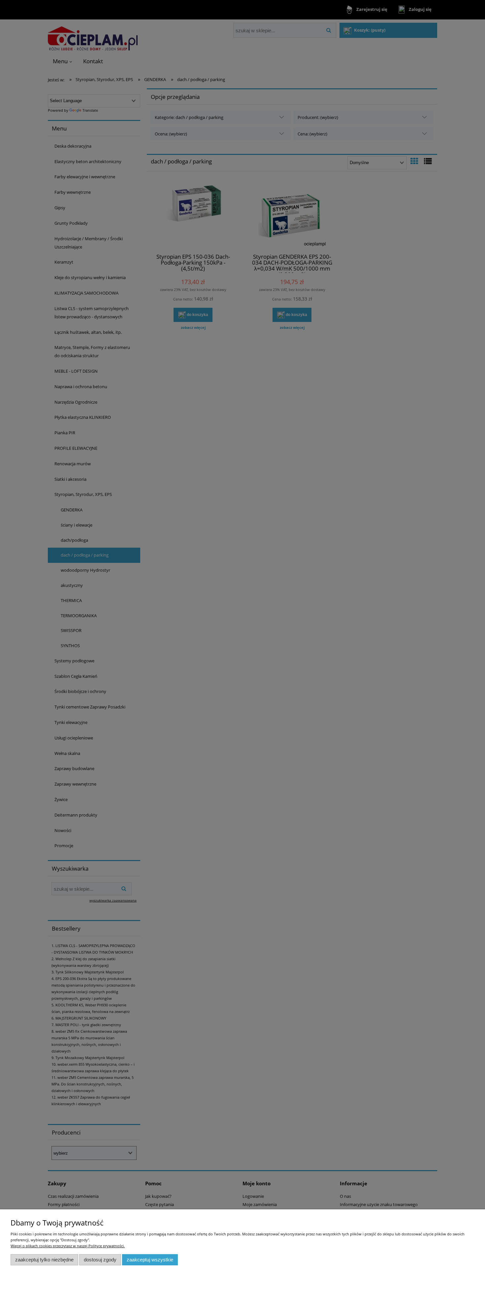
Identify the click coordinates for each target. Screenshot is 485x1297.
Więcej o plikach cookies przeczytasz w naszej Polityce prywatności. (68, 1245)
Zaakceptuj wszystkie (150, 1259)
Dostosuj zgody (100, 1259)
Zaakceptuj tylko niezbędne (44, 1259)
